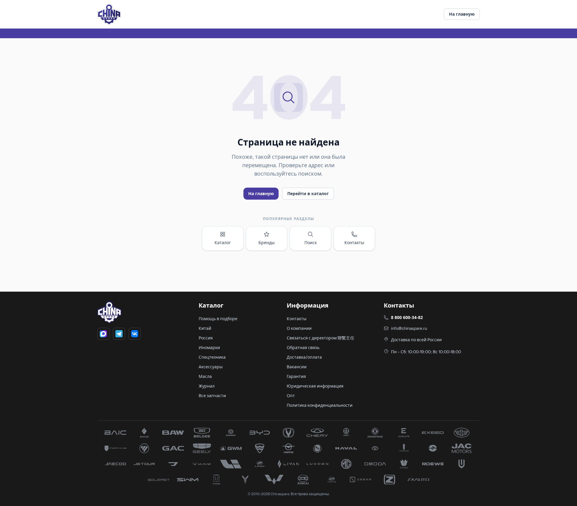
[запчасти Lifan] (260, 464)
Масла (205, 376)
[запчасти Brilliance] (231, 433)
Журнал (207, 386)
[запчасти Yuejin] (332, 480)
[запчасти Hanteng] (317, 448)
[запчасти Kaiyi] (202, 464)
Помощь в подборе (218, 318)
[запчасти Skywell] (462, 464)
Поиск (310, 242)
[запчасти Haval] (346, 448)
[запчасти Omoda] (375, 464)
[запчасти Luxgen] (317, 464)
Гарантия (296, 376)
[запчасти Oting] (404, 464)
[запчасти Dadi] (346, 433)
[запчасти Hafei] (260, 448)
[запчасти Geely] (202, 448)
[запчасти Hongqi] (404, 448)
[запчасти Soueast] (159, 480)
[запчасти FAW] (462, 433)
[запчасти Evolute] (404, 433)
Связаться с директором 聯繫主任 (320, 338)
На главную (462, 14)
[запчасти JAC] (462, 448)
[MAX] (103, 334)
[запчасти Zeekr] (361, 480)
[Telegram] (119, 334)
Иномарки (209, 347)
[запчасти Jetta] (173, 464)
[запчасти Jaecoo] (115, 464)
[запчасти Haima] (288, 448)
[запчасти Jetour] (144, 464)
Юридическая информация (315, 386)
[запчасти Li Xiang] (231, 464)
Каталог (223, 242)
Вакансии (297, 367)
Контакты (354, 242)
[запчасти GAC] (173, 448)
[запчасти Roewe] (433, 464)
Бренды (266, 242)
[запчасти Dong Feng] (375, 433)
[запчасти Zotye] (389, 480)
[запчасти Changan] (288, 433)
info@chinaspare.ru (409, 328)
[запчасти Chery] (317, 433)
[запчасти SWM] (188, 480)
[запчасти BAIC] (115, 433)
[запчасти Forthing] (115, 448)
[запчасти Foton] (144, 448)
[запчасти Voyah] (245, 480)
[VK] (135, 334)
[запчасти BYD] (260, 433)
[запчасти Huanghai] (433, 448)
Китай (205, 328)
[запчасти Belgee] (202, 433)
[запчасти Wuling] (274, 480)
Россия (206, 338)
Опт (291, 395)
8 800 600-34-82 (407, 317)
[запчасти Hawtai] (375, 448)
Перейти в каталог (308, 193)
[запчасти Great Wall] (231, 448)
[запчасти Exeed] (433, 433)
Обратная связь (303, 347)
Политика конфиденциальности (320, 405)
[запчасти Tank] (216, 480)
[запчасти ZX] (418, 480)
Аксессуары (211, 367)
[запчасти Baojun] (144, 433)
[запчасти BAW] (173, 433)
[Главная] (109, 14)
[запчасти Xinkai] (303, 480)
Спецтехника (212, 357)
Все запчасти (212, 395)
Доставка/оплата (304, 357)
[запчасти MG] (346, 464)
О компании (299, 328)
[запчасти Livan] (288, 464)
